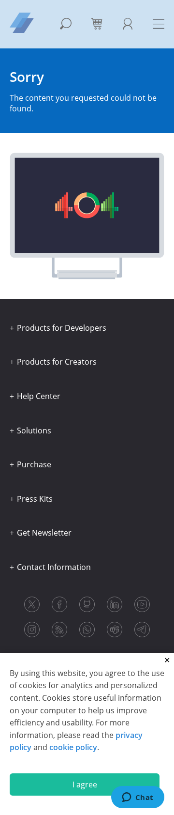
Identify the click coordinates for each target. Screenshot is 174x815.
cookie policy (73, 747)
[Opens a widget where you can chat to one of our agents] (137, 798)
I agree (84, 784)
